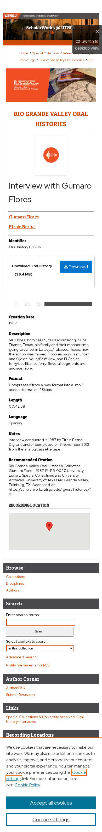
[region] (51, 784)
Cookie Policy (27, 785)
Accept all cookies (51, 802)
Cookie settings (51, 819)
